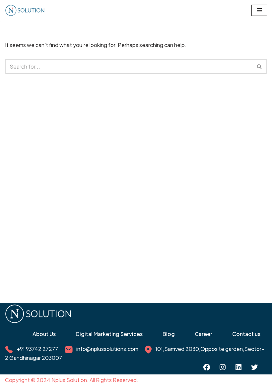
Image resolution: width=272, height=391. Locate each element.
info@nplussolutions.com (107, 348)
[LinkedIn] (238, 367)
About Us (44, 333)
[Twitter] (254, 367)
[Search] (259, 66)
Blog (169, 333)
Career (203, 333)
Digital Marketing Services (109, 333)
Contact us (246, 333)
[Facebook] (207, 367)
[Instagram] (223, 367)
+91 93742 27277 (37, 348)
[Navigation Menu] (259, 10)
